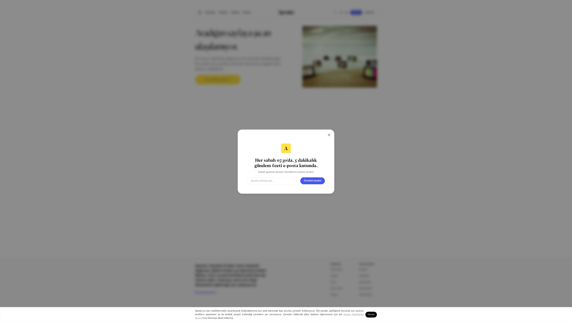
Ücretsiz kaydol (312, 180)
